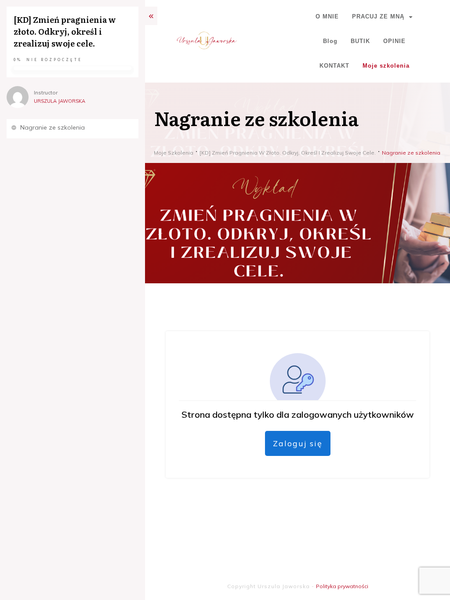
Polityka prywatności (342, 586)
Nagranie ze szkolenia (52, 127)
